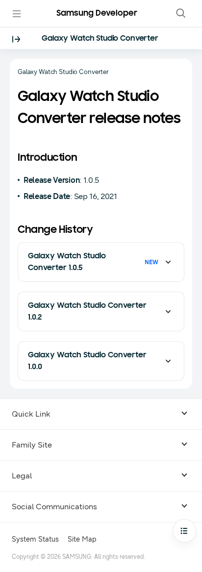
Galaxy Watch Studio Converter (100, 39)
